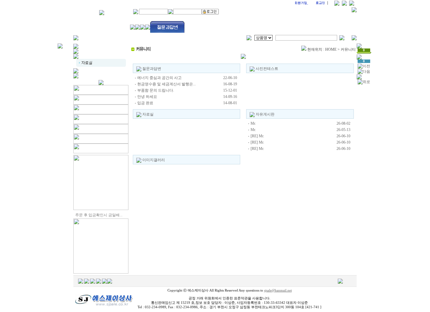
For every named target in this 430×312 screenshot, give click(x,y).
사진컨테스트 (267, 68)
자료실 (148, 114)
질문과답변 (151, 68)
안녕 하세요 (147, 96)
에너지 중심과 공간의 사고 (159, 78)
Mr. (253, 123)
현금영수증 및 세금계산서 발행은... (166, 84)
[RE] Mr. (257, 136)
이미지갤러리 (153, 160)
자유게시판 (265, 114)
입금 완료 (145, 103)
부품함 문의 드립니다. (155, 90)
